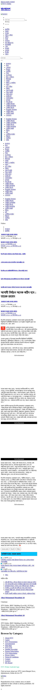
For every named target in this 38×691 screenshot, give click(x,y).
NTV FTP (8, 647)
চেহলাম (7, 50)
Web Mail (8, 645)
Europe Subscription (12, 651)
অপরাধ (7, 33)
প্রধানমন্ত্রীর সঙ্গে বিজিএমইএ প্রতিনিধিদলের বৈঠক (14, 571)
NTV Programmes (11, 642)
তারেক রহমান (5, 549)
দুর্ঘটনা (6, 37)
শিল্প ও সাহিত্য (10, 77)
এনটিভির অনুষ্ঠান (10, 134)
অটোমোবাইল (9, 98)
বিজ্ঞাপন (8, 136)
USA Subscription (11, 653)
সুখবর (6, 39)
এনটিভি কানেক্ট (10, 113)
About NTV (9, 638)
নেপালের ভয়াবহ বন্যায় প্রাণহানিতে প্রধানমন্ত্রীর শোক (12, 262)
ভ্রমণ (7, 85)
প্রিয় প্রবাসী (9, 92)
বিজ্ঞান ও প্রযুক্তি (11, 83)
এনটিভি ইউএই (10, 107)
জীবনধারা (8, 79)
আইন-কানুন (9, 94)
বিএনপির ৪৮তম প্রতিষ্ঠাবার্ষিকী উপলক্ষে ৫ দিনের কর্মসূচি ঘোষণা (14, 270)
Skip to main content (8, 2)
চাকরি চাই (8, 96)
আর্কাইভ (8, 138)
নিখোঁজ (7, 52)
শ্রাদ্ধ (6, 54)
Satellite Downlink (11, 649)
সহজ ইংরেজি (9, 90)
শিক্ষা (7, 73)
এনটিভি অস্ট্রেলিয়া (11, 123)
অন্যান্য (7, 41)
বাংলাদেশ (5, 9)
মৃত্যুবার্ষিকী (8, 44)
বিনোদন (8, 69)
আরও (6, 575)
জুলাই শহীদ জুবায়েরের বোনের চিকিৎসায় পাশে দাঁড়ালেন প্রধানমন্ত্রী (15, 279)
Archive (7, 661)
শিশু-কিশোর (9, 102)
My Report (8, 663)
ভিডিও (8, 130)
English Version (11, 109)
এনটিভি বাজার (9, 111)
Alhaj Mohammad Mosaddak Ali (12, 598)
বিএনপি (13, 549)
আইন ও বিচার (8, 35)
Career (7, 640)
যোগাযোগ (8, 115)
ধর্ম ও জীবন (9, 86)
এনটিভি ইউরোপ (10, 104)
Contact (7, 659)
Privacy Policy (10, 655)
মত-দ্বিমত (9, 75)
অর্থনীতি (8, 71)
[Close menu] (2, 60)
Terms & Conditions (12, 657)
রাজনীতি (7, 29)
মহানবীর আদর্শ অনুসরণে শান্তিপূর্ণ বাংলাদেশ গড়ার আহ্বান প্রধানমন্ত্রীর (16, 287)
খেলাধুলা (8, 67)
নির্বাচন (8, 88)
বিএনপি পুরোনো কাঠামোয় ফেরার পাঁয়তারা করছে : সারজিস (13, 254)
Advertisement (10, 644)
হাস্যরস (8, 100)
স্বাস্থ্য (8, 81)
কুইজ (7, 140)
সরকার (6, 31)
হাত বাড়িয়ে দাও (9, 43)
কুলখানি (7, 48)
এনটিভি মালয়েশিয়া (11, 106)
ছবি (7, 132)
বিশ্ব (7, 65)
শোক (6, 46)
